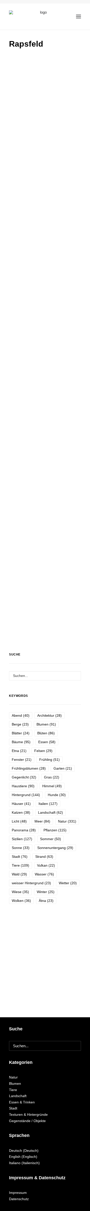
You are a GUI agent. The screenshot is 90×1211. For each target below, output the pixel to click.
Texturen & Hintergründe (28, 1114)
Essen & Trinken (22, 1102)
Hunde (57, 795)
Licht (19, 821)
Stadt (20, 857)
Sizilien (22, 839)
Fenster (22, 760)
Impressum (18, 1193)
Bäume (21, 742)
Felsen (43, 751)
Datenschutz (19, 1199)
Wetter (68, 883)
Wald (19, 874)
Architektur (49, 715)
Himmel (52, 786)
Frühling (49, 760)
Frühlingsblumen (29, 768)
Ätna (46, 901)
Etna (19, 751)
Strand (44, 857)
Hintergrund (26, 795)
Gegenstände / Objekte (27, 1121)
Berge (20, 724)
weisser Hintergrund (31, 883)
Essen (47, 742)
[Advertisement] (45, 101)
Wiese (20, 892)
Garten (63, 768)
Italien (48, 804)
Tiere (20, 865)
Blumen (46, 724)
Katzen (21, 812)
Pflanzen (55, 830)
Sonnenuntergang (55, 848)
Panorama (24, 830)
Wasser (44, 874)
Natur (67, 821)
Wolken (21, 901)
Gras (51, 777)
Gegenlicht (24, 777)
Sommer (50, 839)
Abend (21, 715)
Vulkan (46, 865)
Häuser (21, 804)
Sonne (21, 848)
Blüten (46, 733)
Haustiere (23, 786)
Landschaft (50, 812)
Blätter (21, 733)
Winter (45, 892)
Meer (42, 821)
